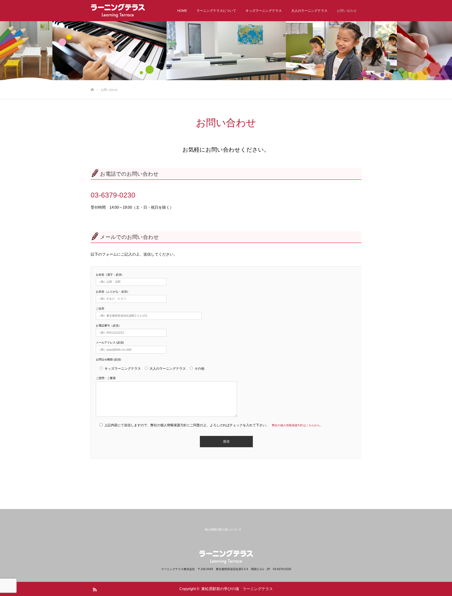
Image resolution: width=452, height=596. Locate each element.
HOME (182, 10)
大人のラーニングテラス (309, 10)
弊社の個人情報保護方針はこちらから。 (297, 425)
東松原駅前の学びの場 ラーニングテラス (237, 589)
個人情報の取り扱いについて (223, 529)
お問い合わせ (347, 10)
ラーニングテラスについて (216, 10)
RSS (94, 588)
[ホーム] (92, 82)
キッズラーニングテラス (264, 10)
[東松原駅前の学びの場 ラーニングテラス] (118, 10)
